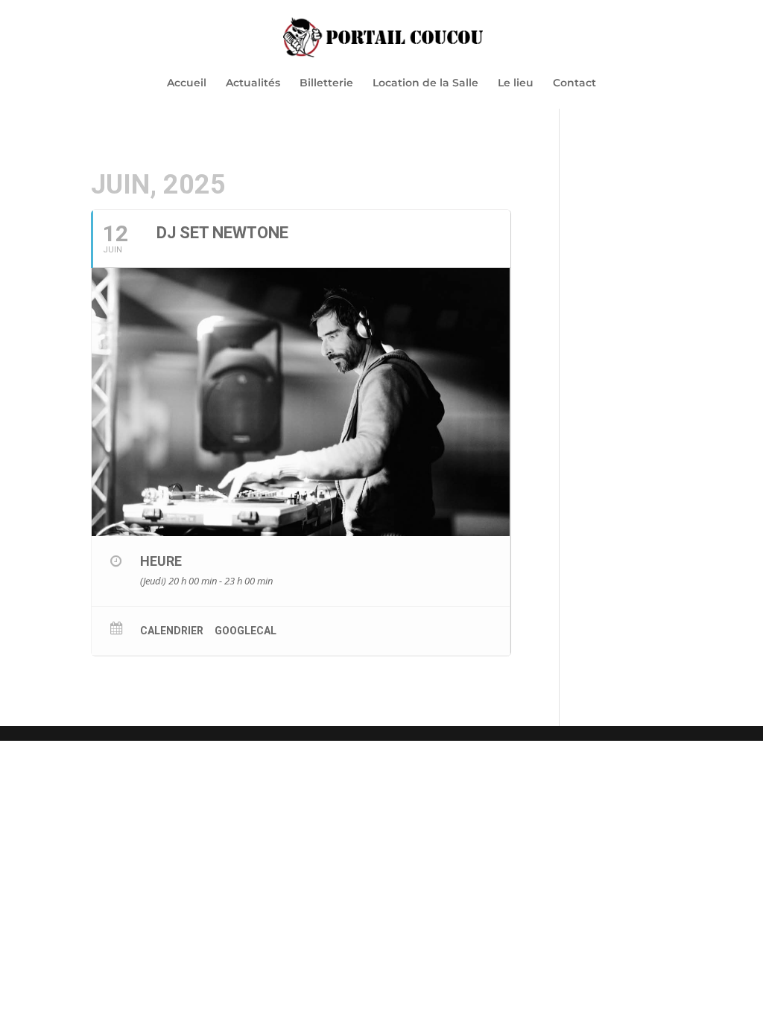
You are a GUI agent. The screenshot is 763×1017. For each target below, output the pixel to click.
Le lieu (516, 83)
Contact (574, 83)
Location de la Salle (425, 83)
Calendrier (171, 631)
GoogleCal (245, 631)
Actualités (253, 83)
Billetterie (326, 83)
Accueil (186, 83)
